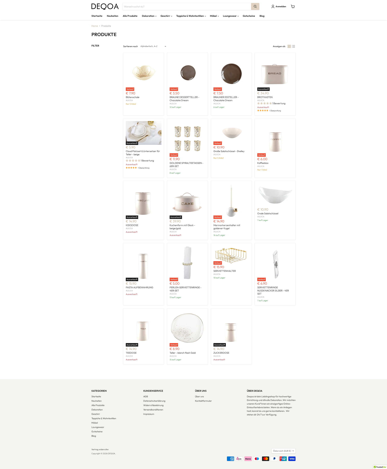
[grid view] (289, 46)
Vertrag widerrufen (100, 449)
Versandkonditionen (153, 409)
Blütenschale (132, 97)
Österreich (282, 451)
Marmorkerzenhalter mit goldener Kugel (226, 227)
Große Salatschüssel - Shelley (228, 151)
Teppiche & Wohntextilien (190, 15)
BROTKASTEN (265, 97)
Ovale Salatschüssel (267, 213)
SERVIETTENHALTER (224, 270)
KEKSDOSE (132, 225)
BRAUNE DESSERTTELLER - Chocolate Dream (184, 99)
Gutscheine (249, 15)
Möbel (213, 15)
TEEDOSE (131, 352)
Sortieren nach (130, 46)
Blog (262, 15)
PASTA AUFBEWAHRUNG (139, 287)
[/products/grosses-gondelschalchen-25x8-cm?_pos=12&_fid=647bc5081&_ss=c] (275, 195)
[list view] (293, 46)
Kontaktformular (203, 400)
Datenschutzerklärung (154, 400)
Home (94, 25)
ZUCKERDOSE (221, 352)
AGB (145, 396)
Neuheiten (112, 15)
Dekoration (148, 15)
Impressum (148, 414)
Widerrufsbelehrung (153, 405)
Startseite (96, 15)
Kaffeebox (262, 162)
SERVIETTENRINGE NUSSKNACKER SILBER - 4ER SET (273, 290)
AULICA (129, 100)
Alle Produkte (130, 15)
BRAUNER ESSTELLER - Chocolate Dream (226, 99)
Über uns (199, 396)
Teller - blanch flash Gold (183, 352)
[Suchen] (255, 6)
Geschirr (166, 15)
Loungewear (230, 15)
